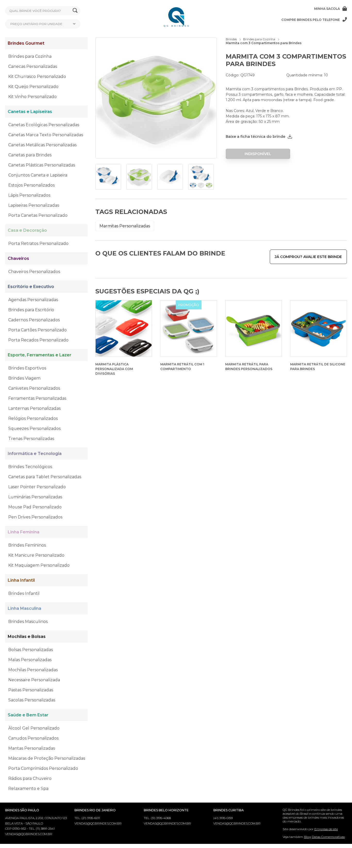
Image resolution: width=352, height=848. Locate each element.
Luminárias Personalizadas (35, 496)
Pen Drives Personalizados (35, 517)
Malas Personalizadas (30, 659)
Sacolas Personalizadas (31, 700)
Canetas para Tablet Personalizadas (44, 476)
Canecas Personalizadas (32, 66)
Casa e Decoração (27, 230)
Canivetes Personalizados (34, 388)
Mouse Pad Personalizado (35, 507)
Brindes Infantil (24, 593)
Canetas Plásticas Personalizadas (41, 165)
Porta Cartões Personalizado (37, 329)
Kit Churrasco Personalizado (37, 76)
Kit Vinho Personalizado (32, 96)
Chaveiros (18, 258)
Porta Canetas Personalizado (38, 215)
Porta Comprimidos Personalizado (43, 768)
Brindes (231, 39)
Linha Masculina (24, 608)
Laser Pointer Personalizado (37, 486)
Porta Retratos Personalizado (38, 243)
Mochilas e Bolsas (27, 636)
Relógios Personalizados (33, 418)
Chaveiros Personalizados (34, 271)
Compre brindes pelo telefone (310, 20)
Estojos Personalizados (31, 185)
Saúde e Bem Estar (28, 715)
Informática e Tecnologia (35, 453)
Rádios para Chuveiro (30, 778)
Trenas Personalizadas (31, 438)
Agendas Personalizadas (33, 299)
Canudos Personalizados (33, 738)
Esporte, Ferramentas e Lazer (39, 355)
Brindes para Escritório (31, 309)
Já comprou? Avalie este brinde (308, 256)
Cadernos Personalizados (34, 319)
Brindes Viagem (24, 378)
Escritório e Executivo (31, 286)
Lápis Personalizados (29, 195)
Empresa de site (326, 829)
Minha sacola (327, 9)
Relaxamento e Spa (28, 788)
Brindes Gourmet (26, 43)
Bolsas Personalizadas (30, 649)
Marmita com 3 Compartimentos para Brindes (263, 43)
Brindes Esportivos (27, 368)
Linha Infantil (21, 580)
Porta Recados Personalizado (38, 340)
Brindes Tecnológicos (30, 466)
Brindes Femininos (27, 545)
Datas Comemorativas (328, 837)
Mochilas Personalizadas (33, 669)
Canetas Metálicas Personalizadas (42, 144)
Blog (307, 837)
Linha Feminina (23, 532)
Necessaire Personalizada (34, 679)
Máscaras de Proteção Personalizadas (46, 758)
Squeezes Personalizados (34, 428)
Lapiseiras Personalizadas (33, 205)
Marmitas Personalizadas (124, 225)
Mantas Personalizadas (31, 748)
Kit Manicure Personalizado (36, 555)
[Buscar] (75, 11)
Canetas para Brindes (30, 155)
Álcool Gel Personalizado (34, 728)
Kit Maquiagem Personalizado (39, 565)
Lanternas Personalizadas (34, 408)
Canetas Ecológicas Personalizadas (43, 124)
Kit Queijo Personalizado (33, 86)
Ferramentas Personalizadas (37, 398)
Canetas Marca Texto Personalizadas (45, 134)
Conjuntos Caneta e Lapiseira (37, 175)
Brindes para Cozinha (30, 56)
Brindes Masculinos (28, 621)
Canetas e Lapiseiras (30, 111)
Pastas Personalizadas (30, 689)
